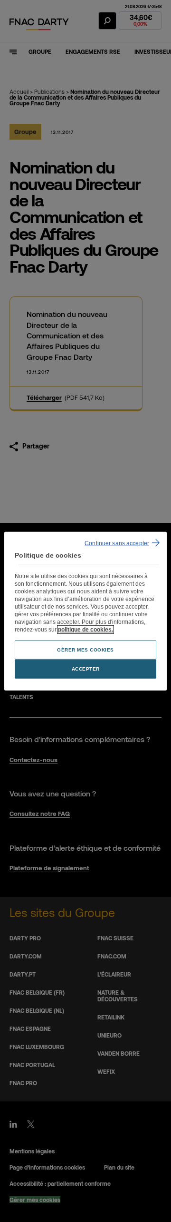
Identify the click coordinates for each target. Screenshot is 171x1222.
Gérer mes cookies (85, 649)
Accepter (86, 668)
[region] (85, 611)
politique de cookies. (85, 629)
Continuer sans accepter (117, 543)
